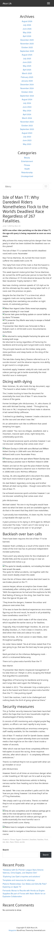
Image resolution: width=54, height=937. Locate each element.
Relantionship (27, 172)
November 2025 (27, 43)
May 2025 (27, 66)
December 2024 (27, 84)
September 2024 (27, 95)
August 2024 (27, 99)
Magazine (12, 930)
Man (7, 842)
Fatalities (40, 839)
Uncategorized (27, 176)
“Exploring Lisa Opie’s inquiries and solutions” (21, 876)
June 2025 (27, 62)
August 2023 (27, 133)
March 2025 (27, 73)
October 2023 (27, 125)
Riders (16, 842)
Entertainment (27, 161)
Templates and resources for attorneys (19, 880)
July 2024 (27, 103)
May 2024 (27, 110)
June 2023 (27, 140)
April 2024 (27, 114)
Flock (46, 839)
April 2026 (27, 36)
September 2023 (27, 129)
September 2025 (27, 51)
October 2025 (27, 47)
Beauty (27, 157)
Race (12, 842)
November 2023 (27, 121)
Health (27, 168)
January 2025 (27, 80)
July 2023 (27, 136)
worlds (22, 842)
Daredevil (25, 839)
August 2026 (27, 21)
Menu (8, 186)
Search (6, 849)
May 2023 (27, 144)
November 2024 (27, 88)
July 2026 (27, 25)
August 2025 (27, 54)
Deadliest (32, 839)
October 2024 (27, 92)
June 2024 (27, 107)
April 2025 (27, 69)
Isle (4, 842)
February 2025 (27, 77)
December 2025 (27, 40)
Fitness (27, 165)
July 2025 (27, 58)
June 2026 (27, 28)
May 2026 (27, 32)
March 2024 (27, 118)
